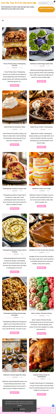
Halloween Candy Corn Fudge (41, 188)
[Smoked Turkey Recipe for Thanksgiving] (41, 355)
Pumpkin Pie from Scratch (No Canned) (41, 250)
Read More (22, 409)
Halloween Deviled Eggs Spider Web (41, 63)
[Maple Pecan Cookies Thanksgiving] (41, 107)
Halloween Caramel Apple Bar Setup (14, 375)
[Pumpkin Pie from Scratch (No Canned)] (41, 230)
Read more (14, 85)
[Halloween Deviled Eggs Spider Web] (41, 44)
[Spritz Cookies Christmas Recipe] (41, 293)
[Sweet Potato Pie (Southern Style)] (14, 107)
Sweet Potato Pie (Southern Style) (14, 127)
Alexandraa (15, 67)
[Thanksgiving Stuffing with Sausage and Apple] (14, 293)
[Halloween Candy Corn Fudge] (41, 169)
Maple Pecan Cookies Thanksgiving (41, 127)
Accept (16, 409)
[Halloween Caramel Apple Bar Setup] (14, 355)
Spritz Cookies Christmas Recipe (41, 313)
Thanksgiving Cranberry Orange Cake (14, 188)
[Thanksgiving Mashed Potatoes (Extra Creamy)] (14, 230)
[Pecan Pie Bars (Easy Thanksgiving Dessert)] (14, 44)
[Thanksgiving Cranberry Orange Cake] (14, 169)
